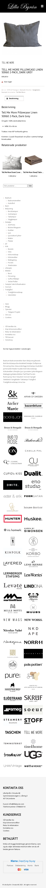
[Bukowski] (33, 443)
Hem (7, 304)
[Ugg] (33, 758)
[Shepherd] (12, 691)
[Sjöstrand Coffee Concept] (12, 702)
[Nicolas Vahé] (12, 634)
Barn (7, 206)
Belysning (9, 208)
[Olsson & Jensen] (12, 657)
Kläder (14, 369)
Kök (6, 246)
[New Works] (33, 623)
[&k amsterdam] (12, 398)
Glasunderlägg (20, 366)
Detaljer (8, 222)
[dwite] (12, 488)
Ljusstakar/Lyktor (14, 235)
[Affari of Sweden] (33, 398)
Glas (10, 252)
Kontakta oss (10, 334)
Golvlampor (12, 214)
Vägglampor (12, 219)
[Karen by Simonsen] (33, 533)
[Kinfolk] (12, 556)
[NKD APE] (33, 634)
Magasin (39, 371)
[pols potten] (33, 668)
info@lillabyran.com (16, 804)
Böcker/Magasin (14, 227)
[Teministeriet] (12, 747)
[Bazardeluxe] (33, 409)
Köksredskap (13, 254)
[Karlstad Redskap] (12, 544)
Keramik (8, 369)
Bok (4, 363)
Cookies (8, 317)
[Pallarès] (12, 668)
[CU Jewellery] (33, 465)
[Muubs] (33, 612)
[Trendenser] (12, 758)
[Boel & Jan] (12, 420)
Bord (10, 273)
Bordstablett (21, 363)
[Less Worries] (33, 578)
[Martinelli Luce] (12, 601)
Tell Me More (20, 92)
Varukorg (8, 340)
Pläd (28, 374)
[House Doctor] (33, 511)
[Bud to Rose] (12, 443)
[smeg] (12, 713)
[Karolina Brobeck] (33, 544)
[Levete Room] (12, 589)
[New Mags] (12, 623)
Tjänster (8, 309)
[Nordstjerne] (12, 646)
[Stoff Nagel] (33, 724)
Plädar (10, 241)
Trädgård (8, 289)
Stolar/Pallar (13, 281)
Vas (23, 382)
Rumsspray (7, 377)
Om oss (8, 315)
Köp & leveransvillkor (13, 329)
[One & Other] (33, 657)
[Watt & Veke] (33, 769)
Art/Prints (11, 225)
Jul (6, 243)
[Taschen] (12, 735)
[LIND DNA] (33, 589)
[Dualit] (33, 477)
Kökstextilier (13, 257)
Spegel (33, 377)
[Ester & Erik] (12, 499)
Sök (30, 186)
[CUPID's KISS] (12, 477)
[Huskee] (33, 522)
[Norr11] (33, 646)
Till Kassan (9, 337)
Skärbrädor (12, 265)
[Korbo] (33, 556)
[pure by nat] (12, 679)
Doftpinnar (37, 363)
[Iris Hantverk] (12, 533)
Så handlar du (10, 326)
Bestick (10, 249)
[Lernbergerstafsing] (12, 578)
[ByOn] (12, 454)
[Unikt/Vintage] (12, 769)
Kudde (20, 369)
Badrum (8, 198)
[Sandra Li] (33, 679)
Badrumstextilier (14, 200)
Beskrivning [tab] (13, 98)
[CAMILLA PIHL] (33, 454)
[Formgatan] (33, 499)
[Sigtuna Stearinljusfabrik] (33, 691)
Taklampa (24, 379)
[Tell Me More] (33, 735)
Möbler (8, 271)
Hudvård (11, 203)
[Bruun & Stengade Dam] (12, 432)
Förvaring (11, 276)
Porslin (10, 262)
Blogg (7, 306)
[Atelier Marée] (12, 409)
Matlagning (12, 260)
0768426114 (20, 807)
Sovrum (22, 90)
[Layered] (12, 567)
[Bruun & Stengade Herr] (33, 432)
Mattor (10, 238)
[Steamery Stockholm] (12, 724)
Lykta (33, 371)
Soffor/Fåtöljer (13, 279)
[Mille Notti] (12, 612)
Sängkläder (36, 90)
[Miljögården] (33, 601)
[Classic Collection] (12, 465)
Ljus (9, 233)
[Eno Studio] (33, 488)
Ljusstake (27, 371)
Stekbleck (7, 379)
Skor (14, 377)
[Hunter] (12, 522)
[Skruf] (33, 702)
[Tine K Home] (33, 747)
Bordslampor (13, 211)
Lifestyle (8, 268)
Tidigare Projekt (14, 312)
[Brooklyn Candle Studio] (33, 420)
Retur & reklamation (13, 332)
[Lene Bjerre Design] (33, 567)
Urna (20, 382)
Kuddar (11, 230)
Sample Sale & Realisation (15, 284)
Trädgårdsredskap (15, 292)
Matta (14, 374)
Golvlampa (31, 366)
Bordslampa (11, 363)
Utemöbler (12, 295)
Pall (24, 374)
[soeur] (33, 713)
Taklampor (12, 217)
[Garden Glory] (12, 511)
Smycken (19, 377)
